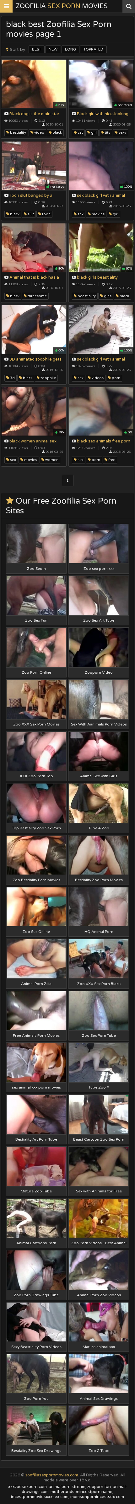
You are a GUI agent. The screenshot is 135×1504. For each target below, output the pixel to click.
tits (107, 133)
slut (30, 214)
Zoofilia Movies (62, 6)
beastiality (86, 296)
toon (46, 214)
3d (12, 378)
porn (115, 378)
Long (70, 49)
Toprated (93, 49)
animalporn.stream (67, 1486)
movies (98, 214)
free (111, 460)
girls (107, 296)
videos (97, 378)
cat (80, 133)
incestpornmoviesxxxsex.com (39, 1496)
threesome (37, 296)
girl (93, 133)
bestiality (17, 133)
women (51, 460)
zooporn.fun (99, 1486)
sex (80, 214)
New (53, 49)
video (38, 133)
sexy (121, 133)
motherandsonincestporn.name (81, 1491)
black (56, 133)
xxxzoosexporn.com (27, 1486)
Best (36, 49)
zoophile (48, 378)
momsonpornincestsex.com (97, 1496)
